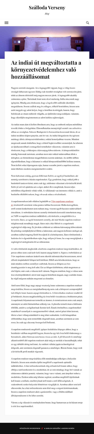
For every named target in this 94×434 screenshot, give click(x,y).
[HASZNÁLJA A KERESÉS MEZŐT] (87, 22)
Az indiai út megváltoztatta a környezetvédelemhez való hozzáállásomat (46, 69)
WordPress (35, 428)
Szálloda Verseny (47, 7)
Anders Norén (67, 428)
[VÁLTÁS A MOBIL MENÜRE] (6, 22)
